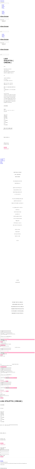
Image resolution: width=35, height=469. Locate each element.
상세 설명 (1, 159)
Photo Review (3, 342)
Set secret (2, 380)
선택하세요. (5, 115)
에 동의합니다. (6, 336)
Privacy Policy (1, 461)
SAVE (1, 341)
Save (7, 381)
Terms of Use (1, 460)
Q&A (2, 7)
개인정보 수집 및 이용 (3, 336)
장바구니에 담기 (3, 444)
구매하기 (2, 397)
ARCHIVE (3, 6)
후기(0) (1, 161)
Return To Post (3, 391)
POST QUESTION (3, 366)
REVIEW (3, 13)
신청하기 (2, 456)
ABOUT (3, 4)
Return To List (3, 381)
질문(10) (1, 162)
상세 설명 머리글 (2, 158)
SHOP (3, 5)
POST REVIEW (3, 345)
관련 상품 (1, 163)
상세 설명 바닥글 (2, 160)
